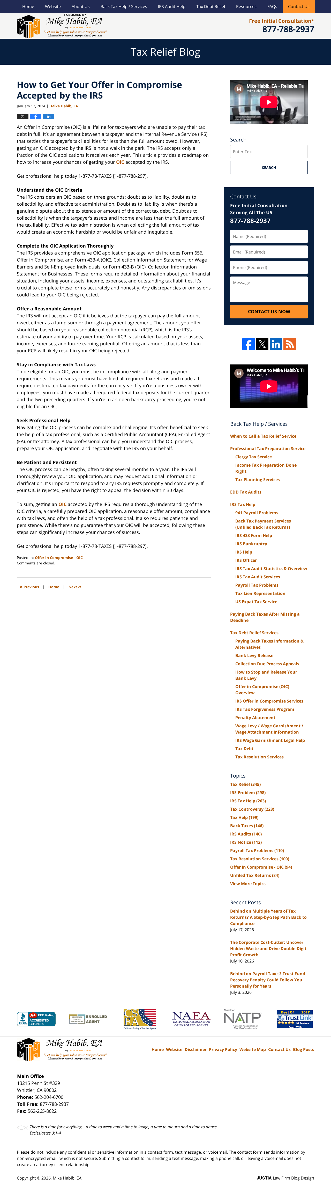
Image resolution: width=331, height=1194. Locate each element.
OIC (120, 162)
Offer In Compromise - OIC (59, 557)
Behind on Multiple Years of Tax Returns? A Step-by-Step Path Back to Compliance (268, 917)
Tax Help (244, 817)
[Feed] (289, 344)
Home (28, 6)
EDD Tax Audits (245, 492)
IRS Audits (246, 834)
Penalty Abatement (255, 717)
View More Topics (248, 883)
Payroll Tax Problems (257, 585)
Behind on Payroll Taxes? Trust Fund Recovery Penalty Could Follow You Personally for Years (267, 980)
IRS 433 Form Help (253, 535)
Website (53, 6)
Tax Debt (244, 748)
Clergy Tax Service (253, 457)
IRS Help (243, 552)
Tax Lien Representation (260, 593)
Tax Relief (245, 784)
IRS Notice (246, 842)
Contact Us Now (269, 311)
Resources (246, 6)
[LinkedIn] (276, 344)
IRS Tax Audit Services (257, 577)
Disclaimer (196, 1049)
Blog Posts (303, 1049)
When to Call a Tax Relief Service (263, 436)
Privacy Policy (223, 1049)
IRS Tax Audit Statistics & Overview (271, 568)
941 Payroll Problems (256, 513)
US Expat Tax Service (256, 602)
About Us (81, 6)
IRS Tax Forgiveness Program (264, 709)
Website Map (252, 1049)
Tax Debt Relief (210, 6)
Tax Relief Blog (62, 26)
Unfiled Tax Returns (254, 875)
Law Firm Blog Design (285, 1178)
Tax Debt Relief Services (254, 633)
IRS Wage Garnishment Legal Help (270, 740)
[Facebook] (248, 344)
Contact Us (299, 6)
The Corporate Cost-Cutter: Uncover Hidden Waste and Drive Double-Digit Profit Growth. (268, 948)
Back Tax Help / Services (124, 6)
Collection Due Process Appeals (267, 664)
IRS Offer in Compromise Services (269, 701)
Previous (29, 586)
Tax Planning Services (257, 479)
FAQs (272, 6)
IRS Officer (246, 560)
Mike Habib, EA (67, 1178)
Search (269, 167)
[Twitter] (262, 344)
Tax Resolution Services (259, 757)
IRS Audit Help (171, 6)
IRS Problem (248, 792)
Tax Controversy (252, 809)
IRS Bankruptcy (251, 544)
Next (75, 586)
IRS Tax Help (242, 504)
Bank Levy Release (254, 655)
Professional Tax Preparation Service (267, 448)
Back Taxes (247, 826)
